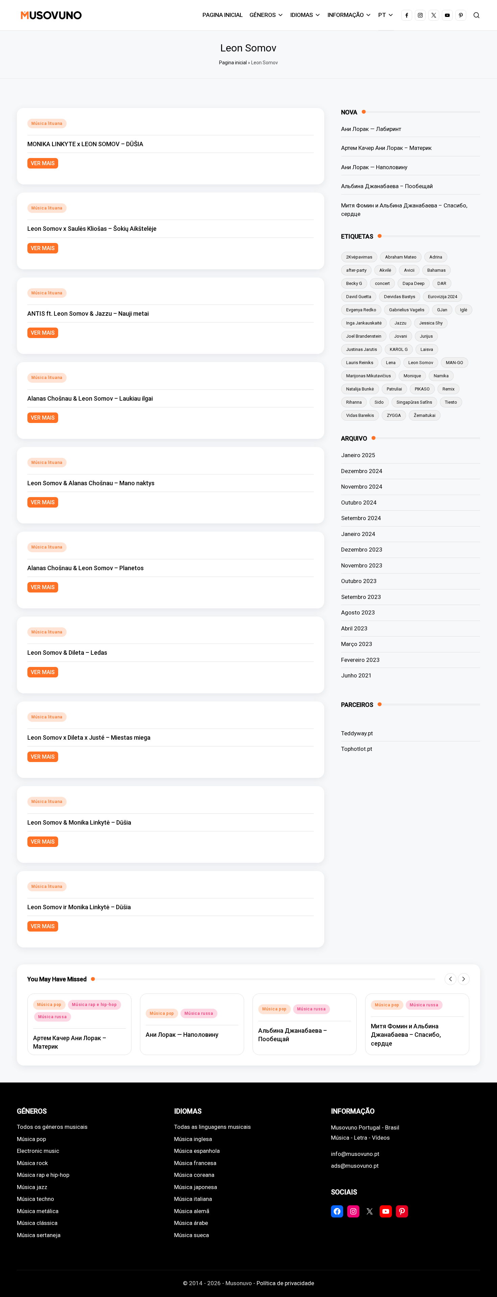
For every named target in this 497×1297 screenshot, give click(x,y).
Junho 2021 (356, 675)
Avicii (409, 270)
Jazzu (400, 323)
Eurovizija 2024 (442, 296)
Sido (379, 402)
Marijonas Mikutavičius (368, 375)
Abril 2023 (354, 628)
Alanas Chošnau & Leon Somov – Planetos (85, 568)
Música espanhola (197, 1150)
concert (382, 283)
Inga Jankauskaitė (364, 323)
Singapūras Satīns (414, 402)
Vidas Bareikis (360, 415)
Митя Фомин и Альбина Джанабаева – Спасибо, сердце (404, 210)
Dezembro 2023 (361, 549)
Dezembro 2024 (361, 471)
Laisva (427, 349)
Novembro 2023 (361, 565)
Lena (391, 362)
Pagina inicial (233, 62)
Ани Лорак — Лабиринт (371, 129)
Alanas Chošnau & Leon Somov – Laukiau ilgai (90, 398)
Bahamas (436, 270)
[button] (450, 979)
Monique (412, 375)
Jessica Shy (431, 323)
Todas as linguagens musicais (212, 1126)
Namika (441, 375)
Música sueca (191, 1235)
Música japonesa (195, 1187)
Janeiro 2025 (358, 455)
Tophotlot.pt (356, 748)
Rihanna (354, 402)
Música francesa (195, 1163)
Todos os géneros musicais (52, 1126)
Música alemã (191, 1211)
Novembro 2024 (361, 486)
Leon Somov (420, 362)
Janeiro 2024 (358, 534)
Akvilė (385, 270)
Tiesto (451, 402)
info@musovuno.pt (355, 1153)
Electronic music (38, 1150)
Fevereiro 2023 (360, 659)
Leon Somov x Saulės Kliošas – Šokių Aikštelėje (92, 228)
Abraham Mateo (401, 257)
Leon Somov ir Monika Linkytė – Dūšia (79, 907)
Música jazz (32, 1187)
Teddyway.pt (357, 733)
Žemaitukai (424, 415)
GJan (442, 309)
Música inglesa (193, 1139)
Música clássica (37, 1223)
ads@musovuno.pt (355, 1165)
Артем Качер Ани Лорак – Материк (386, 147)
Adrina (435, 257)
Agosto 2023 (358, 612)
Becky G (354, 283)
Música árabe (191, 1223)
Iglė (463, 309)
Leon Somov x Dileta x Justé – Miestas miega (88, 737)
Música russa (52, 1016)
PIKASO (422, 389)
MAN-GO (454, 362)
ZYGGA (394, 415)
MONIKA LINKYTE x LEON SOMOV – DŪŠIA (85, 144)
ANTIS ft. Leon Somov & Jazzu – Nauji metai (88, 313)
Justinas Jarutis (361, 349)
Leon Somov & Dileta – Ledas (67, 652)
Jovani (400, 336)
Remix (448, 389)
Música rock (32, 1163)
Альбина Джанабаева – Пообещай (387, 186)
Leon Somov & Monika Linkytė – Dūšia (79, 822)
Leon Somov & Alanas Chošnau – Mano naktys (91, 483)
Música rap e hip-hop (94, 1004)
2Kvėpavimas (359, 257)
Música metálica (37, 1211)
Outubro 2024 (359, 502)
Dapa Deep (414, 283)
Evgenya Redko (361, 309)
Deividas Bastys (399, 296)
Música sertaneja (39, 1235)
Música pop (49, 1004)
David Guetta (358, 296)
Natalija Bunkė (360, 389)
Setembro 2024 (361, 518)
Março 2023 (356, 644)
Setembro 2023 (361, 597)
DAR (441, 283)
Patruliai (394, 389)
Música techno (35, 1198)
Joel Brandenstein (363, 336)
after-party (356, 270)
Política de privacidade (285, 1283)
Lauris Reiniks (359, 362)
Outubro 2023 (359, 581)
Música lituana (47, 123)
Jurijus (426, 336)
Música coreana (194, 1174)
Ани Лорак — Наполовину (374, 167)
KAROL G (399, 349)
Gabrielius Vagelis (406, 309)
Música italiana (193, 1198)
